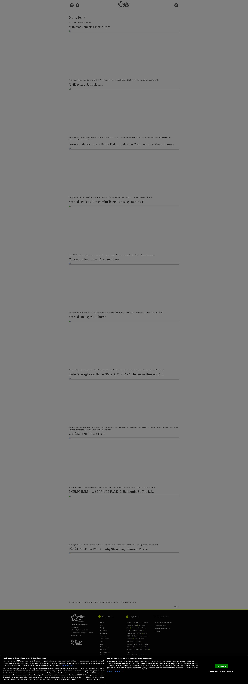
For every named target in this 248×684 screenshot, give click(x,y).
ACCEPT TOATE (221, 666)
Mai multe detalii (67, 665)
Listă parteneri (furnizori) (115, 671)
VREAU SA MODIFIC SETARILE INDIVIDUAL (221, 671)
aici (67, 675)
